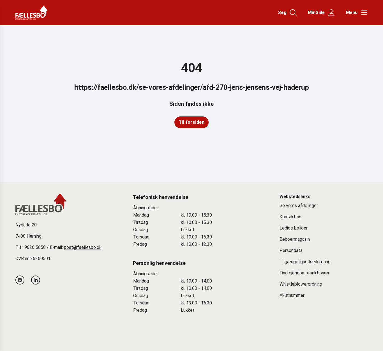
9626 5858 (35, 247)
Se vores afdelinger (299, 205)
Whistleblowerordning (301, 284)
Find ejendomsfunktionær (304, 273)
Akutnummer (292, 295)
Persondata (291, 250)
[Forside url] (38, 13)
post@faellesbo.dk (82, 247)
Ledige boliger (294, 228)
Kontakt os (290, 216)
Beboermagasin (295, 239)
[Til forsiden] (191, 122)
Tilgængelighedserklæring (305, 261)
